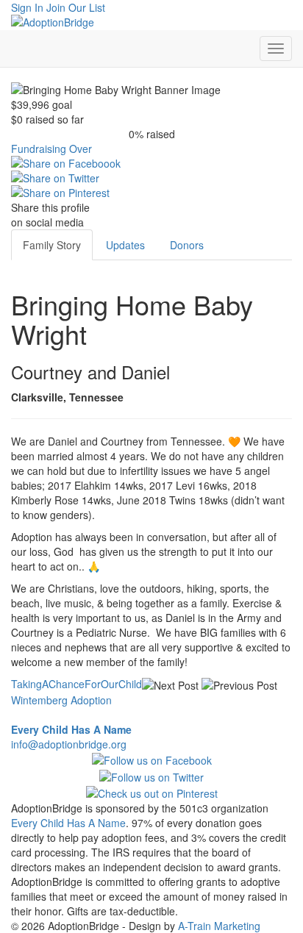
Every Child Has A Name (68, 822)
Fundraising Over (51, 148)
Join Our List (75, 7)
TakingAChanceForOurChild (76, 683)
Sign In (27, 7)
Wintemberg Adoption (61, 700)
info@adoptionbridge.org (68, 744)
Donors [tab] (187, 244)
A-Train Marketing (219, 925)
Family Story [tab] (52, 244)
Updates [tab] (125, 244)
